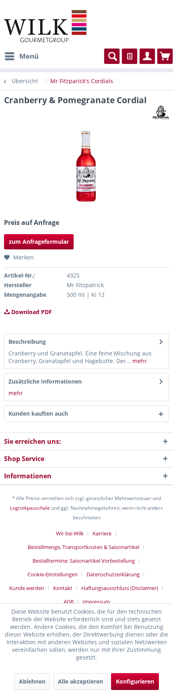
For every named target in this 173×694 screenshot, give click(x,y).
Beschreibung (27, 341)
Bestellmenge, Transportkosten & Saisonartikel (83, 547)
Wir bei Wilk (70, 533)
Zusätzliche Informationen (45, 381)
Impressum (96, 601)
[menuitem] (21, 56)
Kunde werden (26, 588)
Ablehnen (32, 681)
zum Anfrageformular (39, 241)
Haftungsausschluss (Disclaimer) (119, 588)
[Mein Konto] (147, 56)
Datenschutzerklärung (113, 574)
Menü (29, 56)
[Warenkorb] (165, 56)
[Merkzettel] (130, 56)
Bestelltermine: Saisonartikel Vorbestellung (84, 560)
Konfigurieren (135, 681)
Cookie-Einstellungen (52, 574)
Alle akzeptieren (80, 681)
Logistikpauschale (30, 507)
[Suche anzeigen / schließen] (112, 56)
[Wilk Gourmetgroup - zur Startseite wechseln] (45, 26)
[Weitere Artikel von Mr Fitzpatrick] (160, 113)
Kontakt (62, 588)
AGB (69, 601)
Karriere (102, 533)
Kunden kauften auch (38, 413)
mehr (139, 361)
